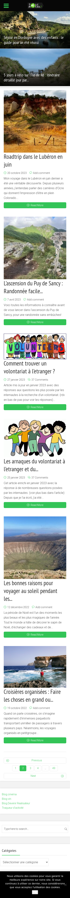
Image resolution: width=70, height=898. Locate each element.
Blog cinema (9, 794)
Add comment (41, 172)
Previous (37, 760)
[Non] (65, 885)
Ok (35, 892)
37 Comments (39, 379)
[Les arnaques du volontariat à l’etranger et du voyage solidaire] (35, 438)
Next (33, 775)
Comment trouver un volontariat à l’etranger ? (29, 367)
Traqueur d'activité (12, 807)
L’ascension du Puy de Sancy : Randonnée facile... (33, 287)
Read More (37, 205)
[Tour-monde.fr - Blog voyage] (35, 5)
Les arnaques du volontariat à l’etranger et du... (34, 465)
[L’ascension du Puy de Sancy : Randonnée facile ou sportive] (35, 248)
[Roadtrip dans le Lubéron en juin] (35, 121)
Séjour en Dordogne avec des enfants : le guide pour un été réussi (34, 40)
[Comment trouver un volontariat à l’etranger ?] (35, 346)
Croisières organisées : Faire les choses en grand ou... (32, 695)
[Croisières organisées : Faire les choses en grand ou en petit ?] (35, 667)
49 (53, 768)
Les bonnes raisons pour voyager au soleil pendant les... (30, 591)
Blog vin (6, 798)
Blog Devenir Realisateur (16, 803)
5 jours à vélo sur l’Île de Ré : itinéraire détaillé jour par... (32, 77)
